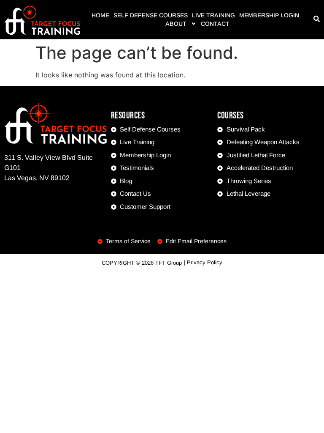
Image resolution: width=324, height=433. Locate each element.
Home (100, 15)
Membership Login (269, 15)
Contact (215, 23)
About (175, 23)
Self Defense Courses (150, 15)
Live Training (213, 15)
